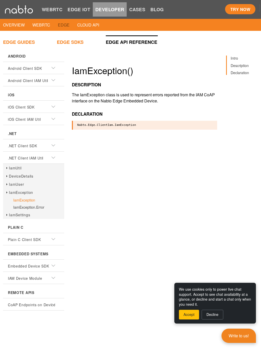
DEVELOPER (109, 9)
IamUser (16, 184)
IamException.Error (28, 207)
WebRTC (41, 25)
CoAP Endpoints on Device (32, 304)
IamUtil (15, 167)
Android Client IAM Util (28, 80)
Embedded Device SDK (28, 266)
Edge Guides (19, 42)
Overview (14, 25)
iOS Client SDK (21, 107)
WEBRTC (52, 9)
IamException (21, 192)
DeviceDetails (21, 176)
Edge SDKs (70, 42)
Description (240, 65)
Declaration (240, 72)
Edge (64, 25)
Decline (212, 314)
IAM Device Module (25, 278)
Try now (240, 9)
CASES (137, 9)
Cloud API (88, 25)
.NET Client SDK (22, 145)
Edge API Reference (131, 42)
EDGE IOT (79, 9)
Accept (189, 314)
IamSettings (19, 214)
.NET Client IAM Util (25, 157)
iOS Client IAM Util (24, 119)
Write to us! (239, 336)
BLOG (157, 9)
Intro (234, 58)
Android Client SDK (25, 68)
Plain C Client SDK (24, 239)
